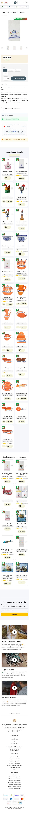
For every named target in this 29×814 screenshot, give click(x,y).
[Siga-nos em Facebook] (15, 731)
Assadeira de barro (7, 416)
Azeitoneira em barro (7, 393)
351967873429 (14, 743)
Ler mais (23, 139)
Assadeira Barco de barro (7, 368)
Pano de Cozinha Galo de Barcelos (22, 474)
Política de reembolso (14, 760)
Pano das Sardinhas (7, 523)
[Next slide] (27, 47)
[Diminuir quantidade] (4, 78)
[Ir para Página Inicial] (2, 2)
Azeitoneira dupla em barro (22, 368)
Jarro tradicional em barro (21, 298)
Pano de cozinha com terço (7, 272)
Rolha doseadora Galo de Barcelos (21, 222)
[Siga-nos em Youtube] (19, 731)
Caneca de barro (7, 344)
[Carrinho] (27, 3)
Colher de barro (21, 416)
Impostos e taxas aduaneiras (14, 784)
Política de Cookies (14, 761)
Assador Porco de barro (21, 393)
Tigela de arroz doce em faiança (7, 246)
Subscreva (14, 614)
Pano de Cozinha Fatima (21, 171)
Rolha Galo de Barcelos (7, 221)
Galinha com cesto (7, 196)
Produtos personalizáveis (14, 786)
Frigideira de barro (21, 322)
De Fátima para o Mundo (14, 788)
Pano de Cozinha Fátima (21, 549)
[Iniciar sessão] (23, 3)
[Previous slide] (2, 47)
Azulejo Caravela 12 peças (21, 524)
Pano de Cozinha (22, 499)
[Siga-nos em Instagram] (13, 731)
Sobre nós (14, 775)
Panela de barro (7, 297)
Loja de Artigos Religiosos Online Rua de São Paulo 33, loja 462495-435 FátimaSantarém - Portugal (14, 748)
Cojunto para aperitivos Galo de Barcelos (21, 197)
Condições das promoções (14, 780)
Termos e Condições (14, 756)
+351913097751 (14, 739)
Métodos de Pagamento (14, 776)
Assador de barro (7, 439)
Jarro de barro (7, 322)
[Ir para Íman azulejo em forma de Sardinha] (7, 542)
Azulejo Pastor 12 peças (21, 575)
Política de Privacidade (14, 758)
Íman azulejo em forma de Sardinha (7, 550)
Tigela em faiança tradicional (21, 246)
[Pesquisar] (19, 3)
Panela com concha (21, 271)
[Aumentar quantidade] (8, 78)
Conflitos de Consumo (14, 763)
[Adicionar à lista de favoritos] (12, 164)
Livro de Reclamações (14, 767)
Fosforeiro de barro (21, 344)
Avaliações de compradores (14, 782)
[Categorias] (15, 2)
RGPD (14, 769)
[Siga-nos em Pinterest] (21, 731)
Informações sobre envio (14, 778)
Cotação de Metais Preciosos (14, 765)
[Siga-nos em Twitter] (17, 731)
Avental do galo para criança (7, 172)
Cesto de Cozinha (7, 499)
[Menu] (11, 3)
